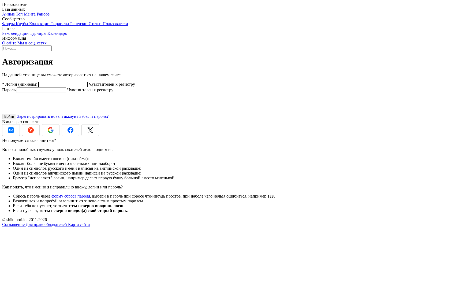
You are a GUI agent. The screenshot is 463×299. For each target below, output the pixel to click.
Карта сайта (79, 224)
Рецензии (79, 23)
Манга (30, 14)
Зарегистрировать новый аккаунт (47, 116)
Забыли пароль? (94, 116)
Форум (9, 23)
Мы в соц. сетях (32, 43)
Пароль (9, 90)
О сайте (9, 43)
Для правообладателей (47, 224)
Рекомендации (16, 33)
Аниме (9, 14)
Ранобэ (43, 14)
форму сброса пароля (70, 196)
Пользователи (115, 23)
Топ (20, 14)
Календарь (57, 33)
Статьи (96, 23)
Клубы (22, 23)
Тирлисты (60, 23)
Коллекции (40, 23)
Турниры (38, 33)
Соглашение (14, 224)
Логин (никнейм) (19, 84)
